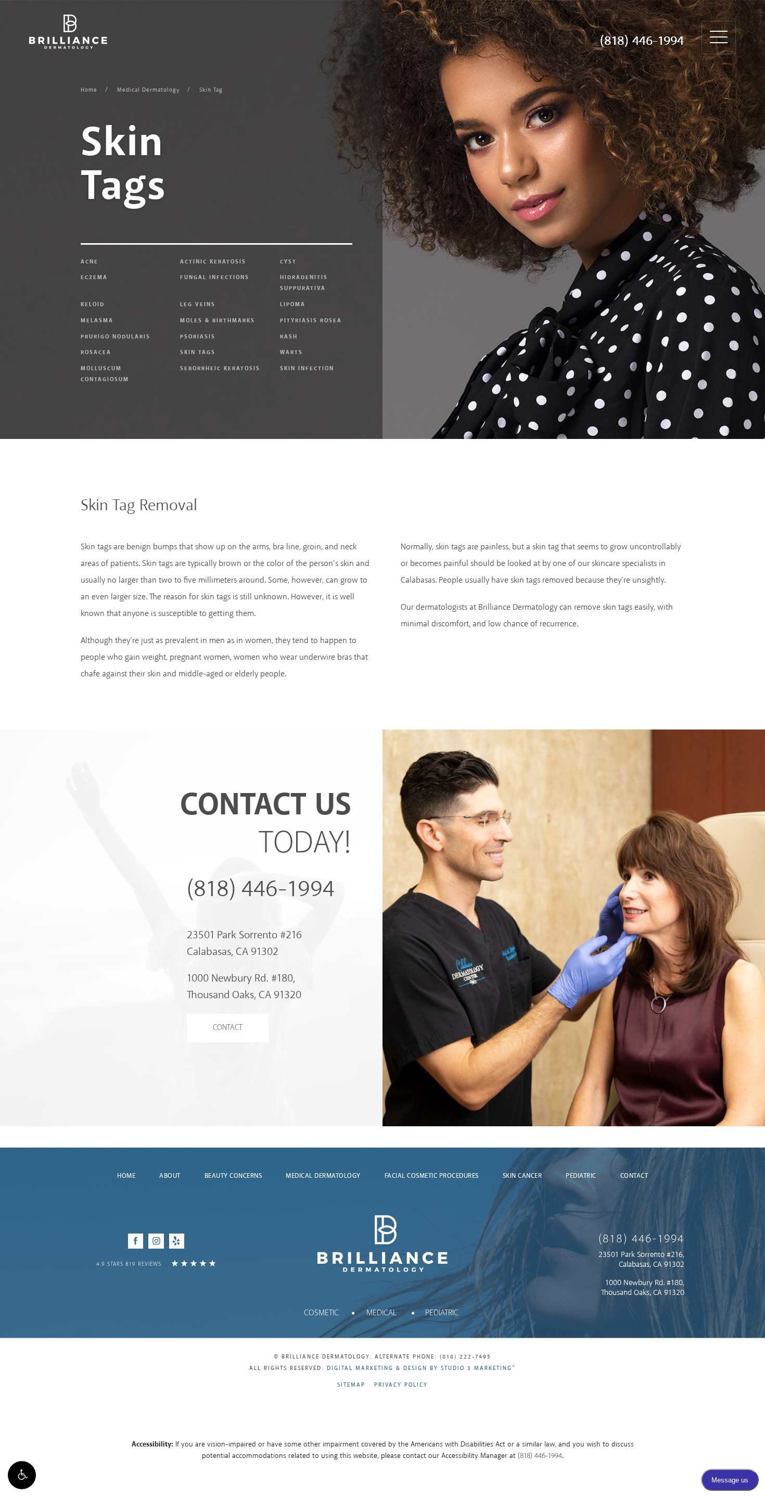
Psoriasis (197, 337)
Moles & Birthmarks (217, 321)
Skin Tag (211, 90)
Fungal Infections (214, 277)
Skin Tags (197, 352)
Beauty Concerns (233, 1176)
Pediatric (581, 1176)
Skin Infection (307, 368)
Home (89, 90)
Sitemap (351, 1385)
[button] (22, 1475)
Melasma (97, 321)
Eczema (94, 277)
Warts (291, 352)
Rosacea (96, 352)
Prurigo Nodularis (115, 337)
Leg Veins (197, 304)
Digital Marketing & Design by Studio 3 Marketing (421, 1368)
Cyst (288, 262)
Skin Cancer (522, 1176)
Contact (228, 1028)
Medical (381, 1312)
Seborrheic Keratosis (220, 368)
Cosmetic (321, 1312)
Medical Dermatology (148, 90)
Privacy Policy (401, 1385)
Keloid (93, 304)
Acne (89, 262)
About (170, 1176)
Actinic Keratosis (213, 262)
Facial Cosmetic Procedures (432, 1176)
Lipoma (292, 304)
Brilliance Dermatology (68, 31)
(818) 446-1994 (642, 41)
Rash (289, 337)
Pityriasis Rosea (311, 321)
